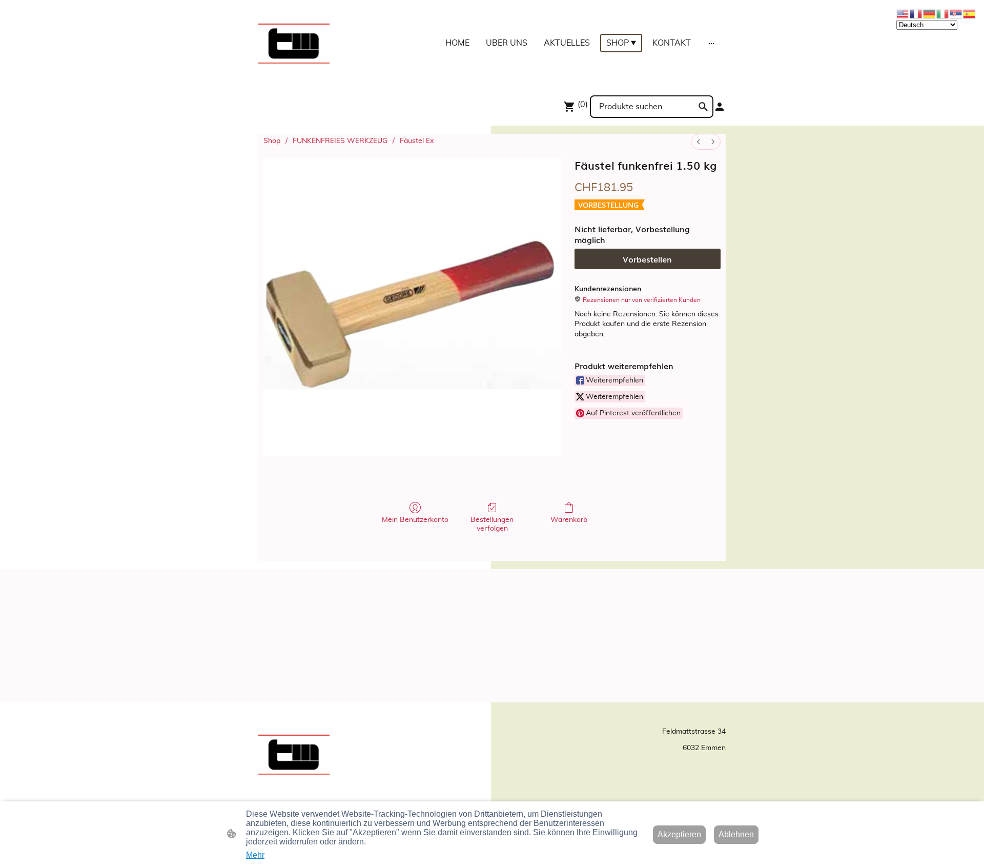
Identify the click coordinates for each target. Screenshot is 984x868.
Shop (271, 141)
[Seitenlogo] (294, 43)
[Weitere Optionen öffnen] (711, 43)
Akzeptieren (679, 834)
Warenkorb (568, 519)
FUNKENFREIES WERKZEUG (340, 141)
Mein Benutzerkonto (415, 519)
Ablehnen (736, 834)
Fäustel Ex (417, 141)
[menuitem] (698, 141)
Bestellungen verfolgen (492, 524)
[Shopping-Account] (719, 106)
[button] (703, 106)
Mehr (255, 855)
